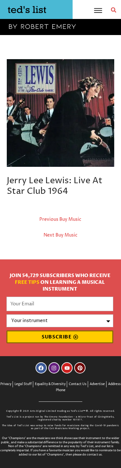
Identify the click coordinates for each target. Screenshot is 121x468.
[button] (113, 10)
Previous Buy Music (60, 219)
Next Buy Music (60, 235)
